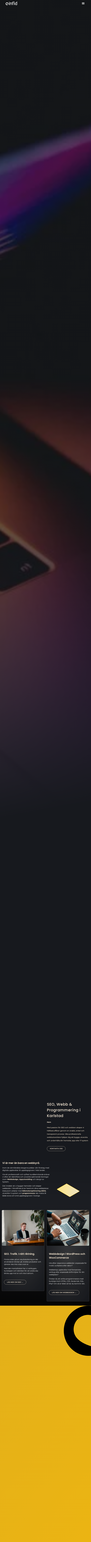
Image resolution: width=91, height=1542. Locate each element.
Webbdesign (12, 1179)
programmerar (28, 1193)
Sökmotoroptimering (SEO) (34, 1191)
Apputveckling (25, 1179)
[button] (83, 3)
